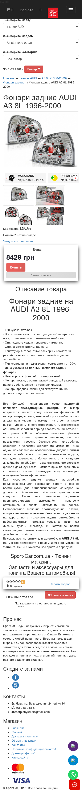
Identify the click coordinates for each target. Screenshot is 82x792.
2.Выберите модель (18, 36)
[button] (27, 9)
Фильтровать (13, 68)
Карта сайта (20, 757)
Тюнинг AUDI (28, 78)
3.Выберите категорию (20, 52)
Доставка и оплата (24, 736)
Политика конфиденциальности (33, 749)
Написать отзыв (61, 595)
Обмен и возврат (23, 740)
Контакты (18, 744)
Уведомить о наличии (18, 241)
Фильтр (32, 69)
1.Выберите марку (16, 19)
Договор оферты (23, 753)
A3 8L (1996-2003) (54, 78)
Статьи (16, 732)
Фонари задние (13, 82)
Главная (9, 78)
